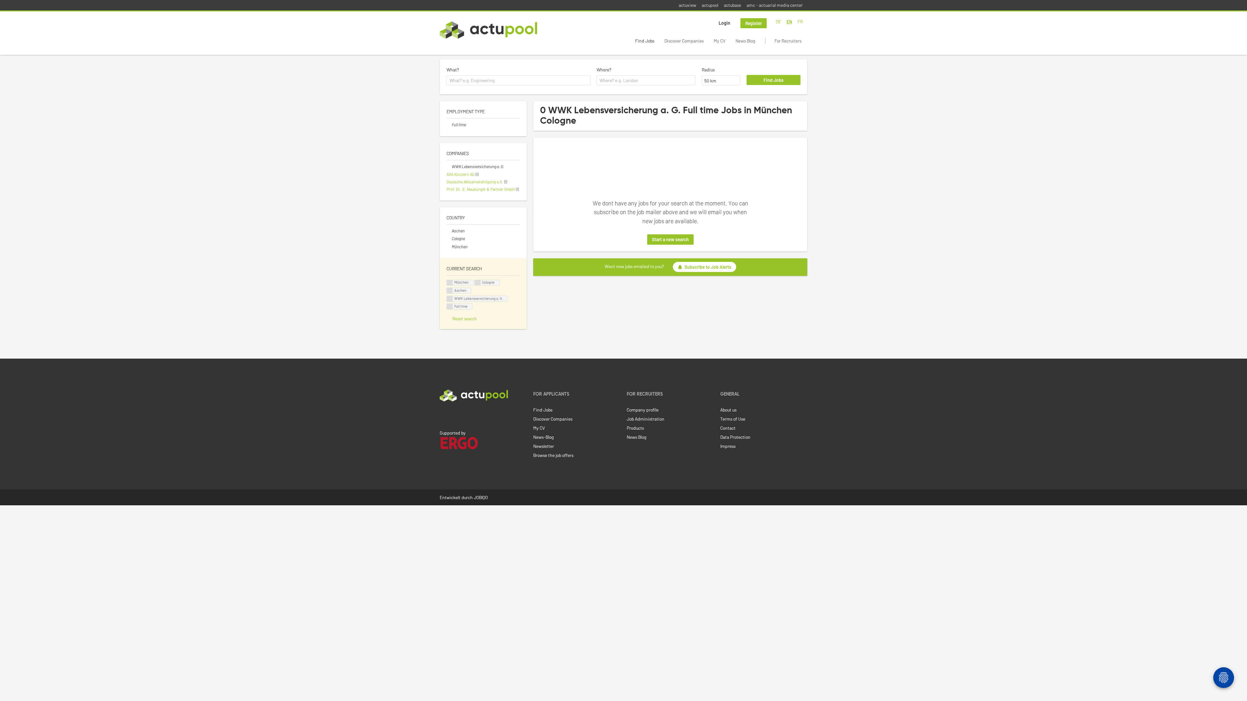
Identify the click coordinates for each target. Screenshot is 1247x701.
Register (753, 23)
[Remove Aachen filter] (449, 230)
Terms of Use (732, 419)
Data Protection (735, 437)
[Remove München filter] (449, 246)
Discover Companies (684, 40)
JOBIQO (481, 497)
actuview (687, 5)
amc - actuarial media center (775, 5)
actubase (732, 5)
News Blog (745, 40)
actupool (710, 5)
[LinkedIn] (443, 415)
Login (724, 23)
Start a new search (670, 239)
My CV (719, 40)
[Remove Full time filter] (449, 124)
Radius (708, 69)
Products (635, 428)
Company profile (643, 409)
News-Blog (543, 437)
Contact (728, 428)
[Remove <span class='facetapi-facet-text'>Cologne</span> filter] (478, 283)
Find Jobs (644, 40)
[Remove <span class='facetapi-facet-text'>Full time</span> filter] (450, 306)
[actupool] (488, 30)
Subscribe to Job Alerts (708, 267)
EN (789, 21)
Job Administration (645, 419)
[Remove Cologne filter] (449, 238)
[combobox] (518, 80)
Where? (604, 69)
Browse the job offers (553, 455)
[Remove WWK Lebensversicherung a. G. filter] (449, 166)
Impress (728, 446)
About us (728, 409)
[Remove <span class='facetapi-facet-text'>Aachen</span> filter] (450, 290)
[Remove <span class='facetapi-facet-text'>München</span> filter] (450, 283)
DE (778, 21)
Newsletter (543, 446)
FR (800, 21)
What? (453, 69)
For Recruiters (788, 40)
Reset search (464, 318)
